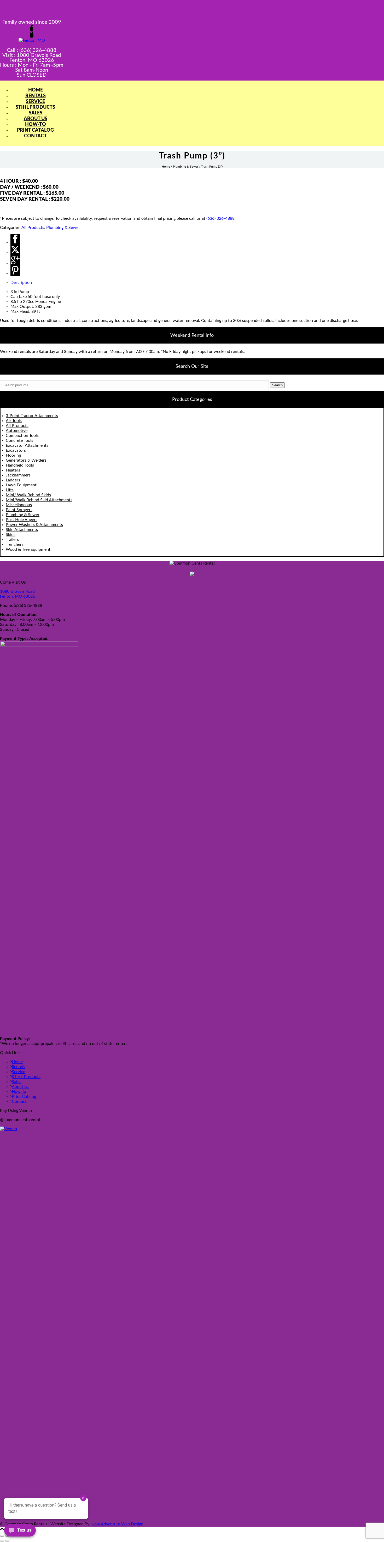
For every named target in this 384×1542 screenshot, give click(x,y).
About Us (35, 119)
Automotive (16, 431)
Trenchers (15, 544)
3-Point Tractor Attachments (32, 416)
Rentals (35, 96)
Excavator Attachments (27, 445)
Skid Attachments (22, 530)
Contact (35, 136)
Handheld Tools (20, 465)
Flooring (13, 455)
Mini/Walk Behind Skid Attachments (39, 500)
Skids (10, 535)
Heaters (13, 470)
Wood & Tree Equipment (28, 549)
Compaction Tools (22, 435)
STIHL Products (35, 107)
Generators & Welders (26, 460)
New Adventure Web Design (117, 1524)
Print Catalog (35, 130)
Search (277, 385)
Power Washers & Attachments (34, 525)
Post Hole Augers (21, 520)
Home (35, 90)
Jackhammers (18, 475)
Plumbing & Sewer (185, 166)
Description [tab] (21, 282)
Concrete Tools (19, 440)
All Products (32, 227)
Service (35, 101)
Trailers (12, 539)
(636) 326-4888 (220, 218)
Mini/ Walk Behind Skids (28, 495)
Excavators (16, 450)
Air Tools (14, 421)
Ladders (13, 480)
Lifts (10, 490)
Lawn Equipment (21, 485)
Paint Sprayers (19, 510)
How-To (35, 124)
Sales (35, 113)
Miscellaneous (19, 505)
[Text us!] (20, 1531)
